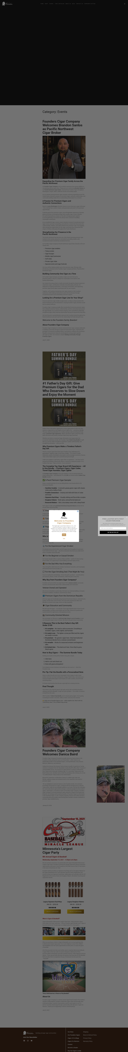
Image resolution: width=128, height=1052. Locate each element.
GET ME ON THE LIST (113, 532)
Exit (64, 538)
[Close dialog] (77, 511)
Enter (64, 534)
